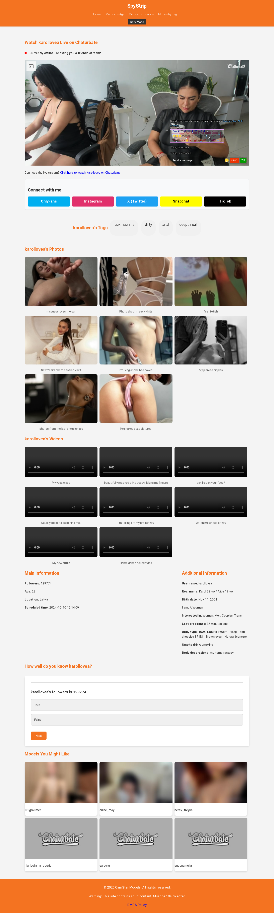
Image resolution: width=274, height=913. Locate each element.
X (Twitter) (137, 201)
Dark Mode (137, 21)
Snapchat (181, 201)
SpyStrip (137, 6)
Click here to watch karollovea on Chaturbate (90, 172)
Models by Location (141, 14)
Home (97, 14)
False (38, 720)
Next (39, 735)
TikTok (225, 201)
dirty (148, 224)
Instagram (93, 201)
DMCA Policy (137, 905)
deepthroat (188, 224)
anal (165, 224)
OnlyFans (49, 201)
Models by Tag (167, 14)
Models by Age (115, 14)
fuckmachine (124, 224)
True (37, 705)
